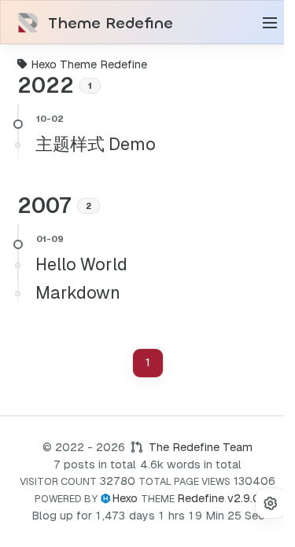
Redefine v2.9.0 (218, 498)
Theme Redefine (110, 23)
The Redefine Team (201, 447)
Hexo (125, 498)
